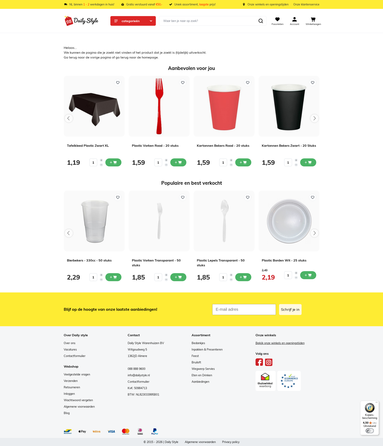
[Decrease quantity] (101, 164)
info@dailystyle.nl (139, 375)
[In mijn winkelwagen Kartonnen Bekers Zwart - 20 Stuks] (308, 162)
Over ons (69, 343)
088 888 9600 (136, 369)
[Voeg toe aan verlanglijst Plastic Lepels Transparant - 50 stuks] (247, 197)
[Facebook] (259, 362)
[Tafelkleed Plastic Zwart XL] (94, 106)
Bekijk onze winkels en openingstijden (280, 343)
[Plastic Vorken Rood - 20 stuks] (159, 106)
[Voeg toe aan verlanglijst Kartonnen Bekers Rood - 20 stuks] (247, 82)
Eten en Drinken (202, 375)
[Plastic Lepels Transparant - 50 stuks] (224, 221)
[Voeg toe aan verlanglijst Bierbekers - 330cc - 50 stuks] (117, 197)
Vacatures (70, 349)
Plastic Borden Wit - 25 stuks (284, 260)
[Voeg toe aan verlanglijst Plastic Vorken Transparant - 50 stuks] (182, 197)
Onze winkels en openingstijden (268, 4)
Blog (67, 413)
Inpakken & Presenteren (207, 349)
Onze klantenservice (306, 4)
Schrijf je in (290, 309)
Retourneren (72, 387)
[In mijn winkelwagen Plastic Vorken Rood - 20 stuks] (178, 162)
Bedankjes (198, 343)
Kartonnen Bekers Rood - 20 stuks (223, 146)
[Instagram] (269, 362)
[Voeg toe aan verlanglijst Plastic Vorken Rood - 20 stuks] (182, 82)
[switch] (370, 430)
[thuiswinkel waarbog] (266, 381)
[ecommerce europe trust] (289, 381)
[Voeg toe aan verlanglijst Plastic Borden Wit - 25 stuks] (312, 197)
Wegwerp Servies (203, 369)
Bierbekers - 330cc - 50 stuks (89, 260)
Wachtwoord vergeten (78, 400)
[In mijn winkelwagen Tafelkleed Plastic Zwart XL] (113, 162)
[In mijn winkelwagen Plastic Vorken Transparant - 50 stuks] (178, 277)
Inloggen (69, 394)
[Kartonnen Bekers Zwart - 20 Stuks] (289, 106)
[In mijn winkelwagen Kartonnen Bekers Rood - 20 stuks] (243, 162)
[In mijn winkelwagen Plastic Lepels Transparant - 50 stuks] (243, 277)
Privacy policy (230, 442)
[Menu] (376, 403)
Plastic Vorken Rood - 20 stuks (155, 146)
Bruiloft (196, 362)
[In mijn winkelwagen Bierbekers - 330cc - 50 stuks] (113, 277)
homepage (150, 57)
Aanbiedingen (200, 381)
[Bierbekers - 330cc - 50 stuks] (94, 221)
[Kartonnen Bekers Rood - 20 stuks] (224, 106)
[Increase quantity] (101, 160)
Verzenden (71, 381)
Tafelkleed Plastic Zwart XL (88, 146)
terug (73, 57)
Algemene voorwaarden (79, 406)
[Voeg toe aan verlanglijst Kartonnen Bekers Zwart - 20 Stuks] (312, 82)
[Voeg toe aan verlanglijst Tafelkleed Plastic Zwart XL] (117, 82)
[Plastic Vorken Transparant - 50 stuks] (159, 221)
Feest (195, 356)
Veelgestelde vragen (77, 374)
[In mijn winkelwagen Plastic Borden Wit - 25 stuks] (308, 275)
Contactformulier (74, 356)
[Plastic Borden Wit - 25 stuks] (289, 221)
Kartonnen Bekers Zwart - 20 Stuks (289, 146)
